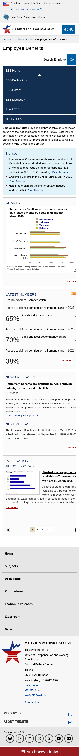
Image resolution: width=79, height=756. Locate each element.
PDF (18, 415)
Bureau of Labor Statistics (19, 39)
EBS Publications (16, 80)
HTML (9, 415)
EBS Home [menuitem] (13, 70)
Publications (14, 591)
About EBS (13, 109)
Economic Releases (19, 604)
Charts (34, 415)
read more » (67, 360)
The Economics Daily (20, 466)
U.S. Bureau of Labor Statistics (33, 29)
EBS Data (12, 90)
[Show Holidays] (43, 231)
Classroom (13, 616)
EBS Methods (14, 99)
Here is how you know (25, 9)
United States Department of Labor (27, 17)
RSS (25, 415)
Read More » (60, 172)
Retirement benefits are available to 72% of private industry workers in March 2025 (39, 386)
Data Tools (13, 579)
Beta (8, 629)
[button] (70, 714)
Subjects (11, 566)
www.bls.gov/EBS (35, 695)
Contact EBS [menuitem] (14, 119)
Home (9, 553)
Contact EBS (32, 702)
